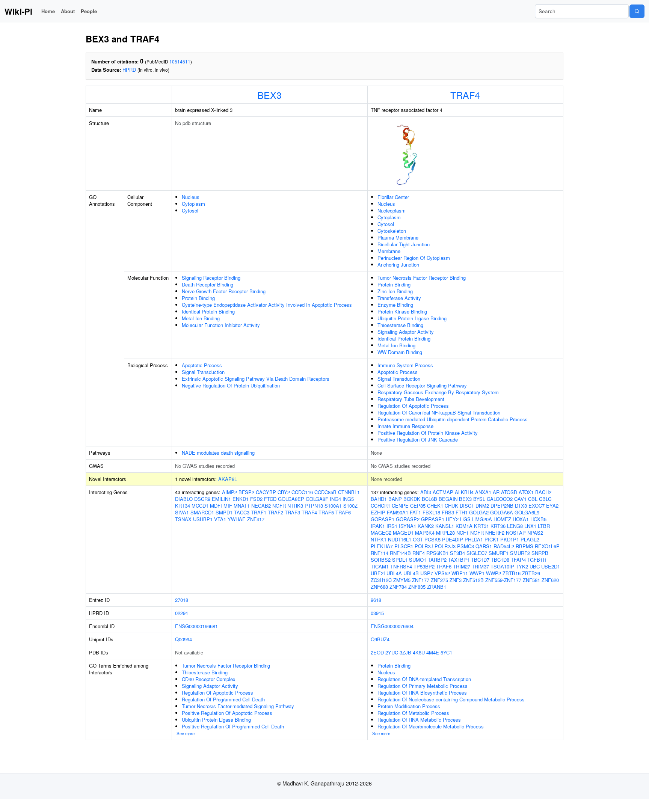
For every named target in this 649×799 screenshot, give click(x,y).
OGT (418, 539)
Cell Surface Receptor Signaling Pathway (422, 385)
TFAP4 (518, 559)
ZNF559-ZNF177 (503, 579)
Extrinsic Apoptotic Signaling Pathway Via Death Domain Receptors (255, 378)
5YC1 (446, 652)
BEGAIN (448, 498)
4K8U (419, 652)
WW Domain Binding (399, 352)
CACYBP (266, 492)
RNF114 (379, 552)
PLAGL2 (530, 539)
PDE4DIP (452, 539)
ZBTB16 (512, 573)
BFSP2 (246, 492)
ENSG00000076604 (392, 626)
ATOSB (509, 492)
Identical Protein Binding (208, 311)
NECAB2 (261, 505)
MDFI (216, 505)
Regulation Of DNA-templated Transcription (424, 679)
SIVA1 (182, 512)
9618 (376, 599)
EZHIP (378, 512)
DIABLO (184, 498)
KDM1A (464, 525)
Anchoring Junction (398, 264)
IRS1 (391, 525)
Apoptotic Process (202, 365)
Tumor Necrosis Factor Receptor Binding (421, 277)
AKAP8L (227, 478)
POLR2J (424, 546)
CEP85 (418, 505)
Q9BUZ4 (380, 639)
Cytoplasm (193, 203)
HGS (465, 519)
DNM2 (482, 505)
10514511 (179, 61)
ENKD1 (240, 498)
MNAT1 (242, 505)
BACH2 (543, 492)
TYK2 (522, 566)
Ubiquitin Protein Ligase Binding (412, 318)
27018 (181, 599)
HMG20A (482, 519)
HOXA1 (521, 519)
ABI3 (425, 492)
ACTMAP (443, 492)
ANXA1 (483, 492)
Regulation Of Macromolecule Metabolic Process (430, 726)
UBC (535, 566)
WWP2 (493, 573)
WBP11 (459, 573)
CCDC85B (325, 492)
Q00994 (183, 639)
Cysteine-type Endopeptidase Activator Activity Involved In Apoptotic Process (267, 304)
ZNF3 (456, 579)
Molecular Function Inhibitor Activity (221, 325)
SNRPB (539, 552)
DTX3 (521, 505)
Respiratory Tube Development (410, 399)
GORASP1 (382, 519)
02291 (181, 613)
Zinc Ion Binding (395, 291)
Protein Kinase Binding (402, 311)
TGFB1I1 (537, 559)
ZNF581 (531, 579)
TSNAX (183, 519)
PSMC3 (465, 546)
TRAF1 (258, 512)
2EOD (377, 652)
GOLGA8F (317, 498)
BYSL (479, 498)
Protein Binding (198, 298)
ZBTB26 (531, 573)
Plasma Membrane (397, 237)
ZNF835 (417, 586)
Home (48, 11)
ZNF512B (473, 579)
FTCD (270, 498)
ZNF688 (379, 586)
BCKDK (411, 498)
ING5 (348, 498)
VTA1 (220, 519)
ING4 (335, 498)
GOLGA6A (501, 512)
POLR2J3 (445, 546)
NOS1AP (516, 532)
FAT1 (415, 512)
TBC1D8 (500, 559)
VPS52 (442, 573)
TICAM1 (380, 566)
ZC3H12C (381, 579)
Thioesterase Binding (400, 325)
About (68, 11)
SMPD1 (224, 512)
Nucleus (190, 197)
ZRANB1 (436, 586)
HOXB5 (538, 519)
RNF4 (418, 552)
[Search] (636, 11)
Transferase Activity (399, 298)
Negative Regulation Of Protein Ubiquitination (231, 385)
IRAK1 (378, 525)
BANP (395, 498)
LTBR (544, 525)
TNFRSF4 (401, 566)
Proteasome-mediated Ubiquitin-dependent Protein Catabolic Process (452, 419)
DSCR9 (202, 498)
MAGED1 (403, 532)
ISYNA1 (407, 525)
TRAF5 (326, 512)
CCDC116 (302, 492)
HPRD (129, 69)
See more (186, 733)
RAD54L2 (504, 546)
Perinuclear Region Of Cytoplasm (413, 257)
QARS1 (483, 546)
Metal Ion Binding (201, 318)
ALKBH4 (464, 492)
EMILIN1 (221, 498)
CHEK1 (435, 505)
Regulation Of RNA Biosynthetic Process (422, 692)
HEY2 (452, 519)
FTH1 (462, 512)
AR (496, 492)
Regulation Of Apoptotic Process (413, 405)
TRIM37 (480, 566)
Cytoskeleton (391, 230)
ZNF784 (398, 586)
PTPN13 (314, 505)
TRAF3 (292, 512)
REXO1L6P (547, 546)
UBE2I (378, 573)
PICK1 (491, 539)
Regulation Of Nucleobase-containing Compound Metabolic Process (451, 699)
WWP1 (476, 573)
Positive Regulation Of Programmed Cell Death (233, 726)
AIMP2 (229, 492)
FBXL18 (431, 512)
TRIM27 (461, 566)
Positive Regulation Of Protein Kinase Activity (427, 432)
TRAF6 (343, 512)
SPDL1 (400, 559)
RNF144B (400, 552)
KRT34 (182, 505)
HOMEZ (502, 519)
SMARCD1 (202, 512)
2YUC (391, 652)
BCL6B (429, 498)
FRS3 (448, 512)
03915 (377, 613)
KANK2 (426, 525)
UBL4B (411, 573)
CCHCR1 (380, 505)
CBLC (545, 498)
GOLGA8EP (291, 498)
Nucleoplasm (391, 210)
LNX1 (530, 525)
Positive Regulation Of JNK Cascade (417, 439)
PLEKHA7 (382, 546)
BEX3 (269, 94)
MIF (227, 505)
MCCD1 (200, 505)
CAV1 (520, 498)
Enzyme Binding (395, 304)
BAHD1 (379, 498)
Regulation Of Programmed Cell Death (223, 699)
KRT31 (481, 525)
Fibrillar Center (393, 197)
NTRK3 (295, 505)
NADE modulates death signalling (218, 452)
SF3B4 (457, 552)
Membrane (388, 251)
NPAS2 (535, 532)
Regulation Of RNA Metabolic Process (419, 719)
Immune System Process (405, 365)
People (89, 11)
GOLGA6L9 (527, 512)
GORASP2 (408, 519)
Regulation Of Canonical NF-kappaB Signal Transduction (438, 412)
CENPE (400, 505)
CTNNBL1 (349, 492)
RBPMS (524, 546)
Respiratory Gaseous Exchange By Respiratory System (438, 392)
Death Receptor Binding (207, 284)
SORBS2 (381, 559)
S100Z (350, 505)
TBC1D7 (480, 559)
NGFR (279, 505)
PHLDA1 (474, 539)
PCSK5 (432, 539)
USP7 (426, 573)
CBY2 (284, 492)
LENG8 (515, 525)
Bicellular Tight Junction (403, 244)
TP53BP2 (424, 566)
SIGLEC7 (476, 552)
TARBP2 (437, 559)
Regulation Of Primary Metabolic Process (422, 685)
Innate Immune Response (405, 426)
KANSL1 (444, 525)
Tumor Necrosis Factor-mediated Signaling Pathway (238, 706)
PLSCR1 (403, 546)
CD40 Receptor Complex (208, 679)
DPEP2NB (502, 505)
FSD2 (256, 498)
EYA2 (552, 505)
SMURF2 (520, 552)
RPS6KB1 (437, 552)
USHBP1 (203, 519)
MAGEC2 (381, 532)
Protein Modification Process (408, 706)
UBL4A (394, 573)
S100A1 (333, 505)
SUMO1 (417, 559)
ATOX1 (526, 492)
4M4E (432, 652)
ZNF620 (550, 579)
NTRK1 (378, 539)
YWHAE (237, 519)
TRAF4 (465, 94)
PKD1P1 (509, 539)
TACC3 (241, 512)
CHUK (451, 505)
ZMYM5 (402, 579)
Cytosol (190, 210)
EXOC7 (536, 505)
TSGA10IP (502, 566)
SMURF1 (499, 552)
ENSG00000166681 (196, 626)
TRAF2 (275, 512)
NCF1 (462, 532)
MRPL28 (445, 532)
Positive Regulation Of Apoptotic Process (227, 712)
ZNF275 (439, 579)
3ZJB (405, 652)
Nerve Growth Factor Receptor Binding (224, 291)
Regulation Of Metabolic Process (413, 712)
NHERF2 (494, 532)
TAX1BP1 (458, 559)
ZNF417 (255, 519)
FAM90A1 (397, 512)
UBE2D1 (550, 566)
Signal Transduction (203, 371)
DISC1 (467, 505)
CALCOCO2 (500, 498)
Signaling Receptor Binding (211, 277)
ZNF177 (420, 579)
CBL (532, 498)
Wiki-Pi (18, 11)
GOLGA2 (479, 512)
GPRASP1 (432, 519)
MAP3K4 (425, 532)
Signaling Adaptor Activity (405, 331)
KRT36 (498, 525)
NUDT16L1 (399, 539)
